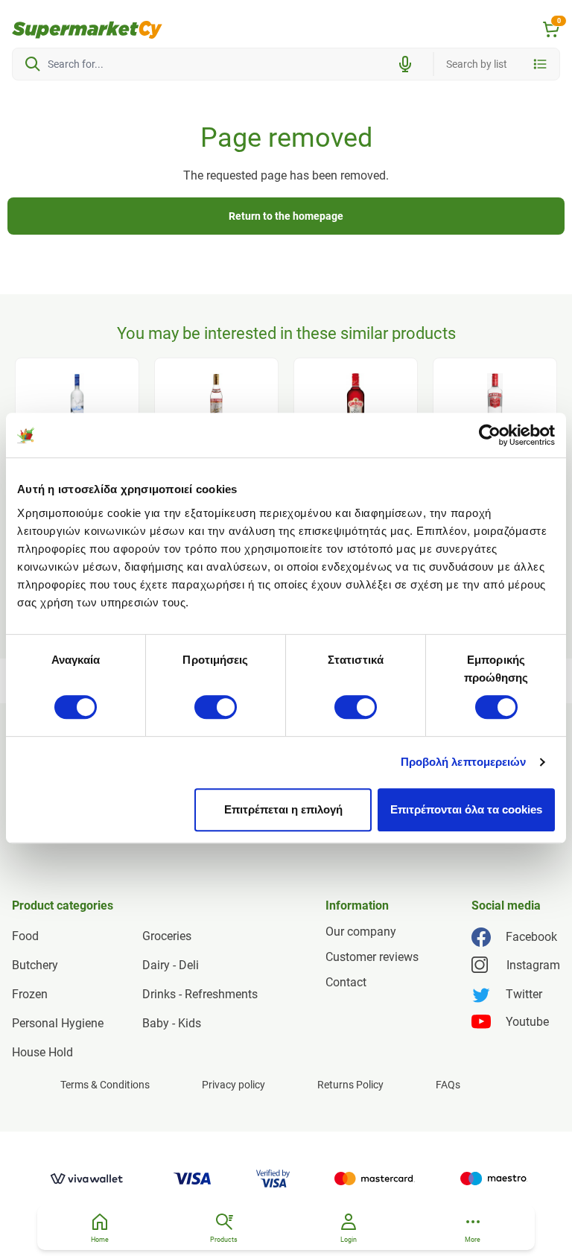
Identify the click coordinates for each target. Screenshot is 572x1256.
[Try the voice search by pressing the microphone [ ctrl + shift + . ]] (405, 64)
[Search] (33, 64)
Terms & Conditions (105, 1085)
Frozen (30, 994)
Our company (360, 931)
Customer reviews (372, 957)
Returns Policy (350, 1085)
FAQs (448, 1085)
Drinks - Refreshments (200, 994)
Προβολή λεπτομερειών (464, 761)
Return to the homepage (286, 216)
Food (25, 936)
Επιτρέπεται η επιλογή (283, 809)
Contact (345, 982)
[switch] (215, 707)
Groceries (166, 936)
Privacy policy (233, 1085)
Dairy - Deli (170, 965)
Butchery (35, 965)
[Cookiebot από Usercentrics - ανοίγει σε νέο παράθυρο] (490, 435)
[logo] (87, 30)
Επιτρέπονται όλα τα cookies (466, 809)
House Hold (42, 1052)
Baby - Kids (171, 1023)
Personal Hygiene (58, 1023)
